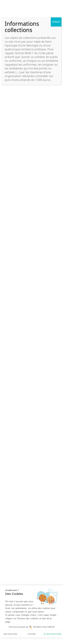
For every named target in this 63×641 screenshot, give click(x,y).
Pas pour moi (10, 634)
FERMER (56, 21)
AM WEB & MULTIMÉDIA (44, 627)
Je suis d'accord (52, 634)
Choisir (31, 634)
